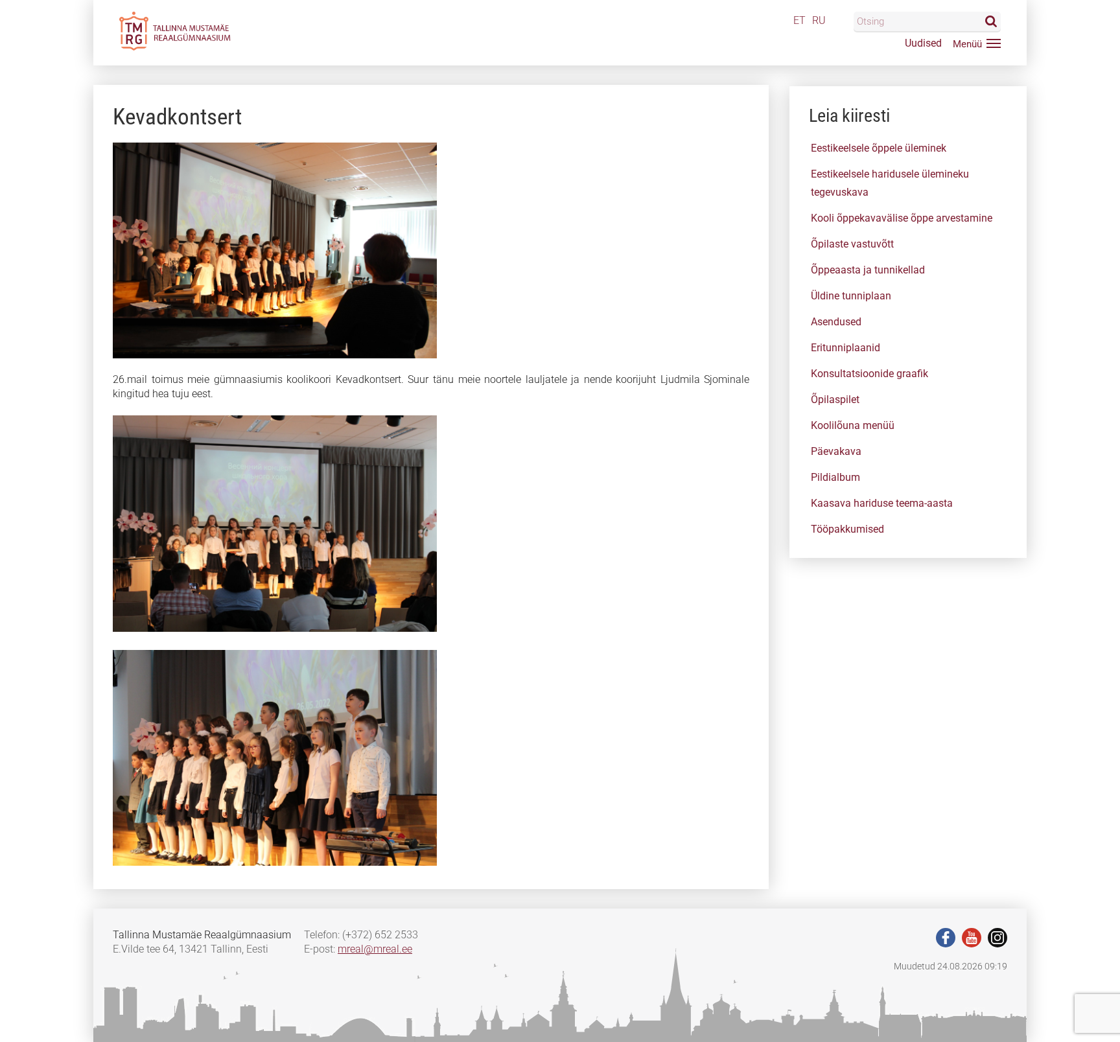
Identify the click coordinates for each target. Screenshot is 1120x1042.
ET (799, 20)
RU (819, 20)
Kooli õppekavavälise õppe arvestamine (901, 218)
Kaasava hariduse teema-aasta (882, 503)
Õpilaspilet (835, 399)
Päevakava (836, 451)
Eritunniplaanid (845, 348)
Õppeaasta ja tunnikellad (868, 270)
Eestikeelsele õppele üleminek (878, 148)
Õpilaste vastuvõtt (852, 244)
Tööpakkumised (847, 529)
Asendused (836, 322)
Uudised (923, 43)
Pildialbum (835, 477)
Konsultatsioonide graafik (869, 373)
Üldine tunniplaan (851, 296)
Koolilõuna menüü (852, 425)
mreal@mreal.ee (375, 949)
